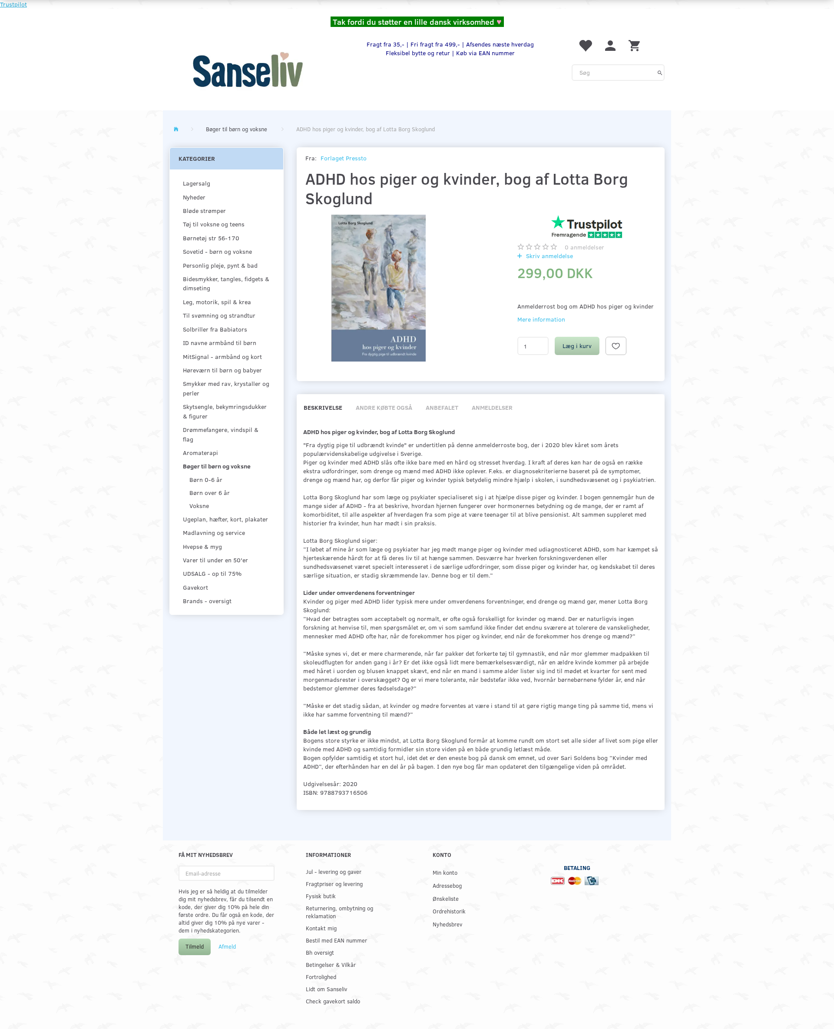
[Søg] (660, 72)
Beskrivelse (323, 407)
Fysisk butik (321, 896)
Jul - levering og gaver (333, 871)
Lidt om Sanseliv (326, 988)
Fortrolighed (321, 976)
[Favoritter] (585, 45)
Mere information (541, 319)
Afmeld (227, 946)
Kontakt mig (321, 928)
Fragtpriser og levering (334, 883)
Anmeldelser (492, 407)
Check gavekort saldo (333, 1001)
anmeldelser (584, 247)
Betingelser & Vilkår (331, 964)
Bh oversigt (320, 952)
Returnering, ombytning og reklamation (339, 911)
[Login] (610, 45)
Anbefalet (442, 407)
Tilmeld (194, 946)
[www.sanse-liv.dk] (247, 69)
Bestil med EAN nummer (336, 940)
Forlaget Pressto (344, 158)
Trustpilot (13, 4)
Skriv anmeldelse (548, 256)
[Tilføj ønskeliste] (616, 346)
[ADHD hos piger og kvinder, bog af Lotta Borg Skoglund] (379, 288)
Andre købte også (384, 407)
